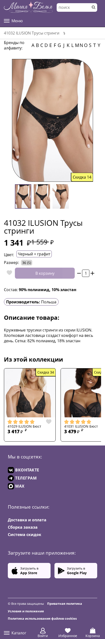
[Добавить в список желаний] (8, 273)
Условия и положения (26, 611)
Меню (17, 20)
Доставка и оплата (27, 520)
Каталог (18, 633)
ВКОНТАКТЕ (27, 470)
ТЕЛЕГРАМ (26, 478)
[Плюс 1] (92, 273)
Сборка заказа (23, 527)
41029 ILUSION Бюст (24, 426)
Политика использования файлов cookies (42, 618)
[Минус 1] (79, 273)
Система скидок (24, 534)
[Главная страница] (28, 7)
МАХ (20, 486)
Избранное (67, 635)
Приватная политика (64, 603)
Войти (43, 635)
